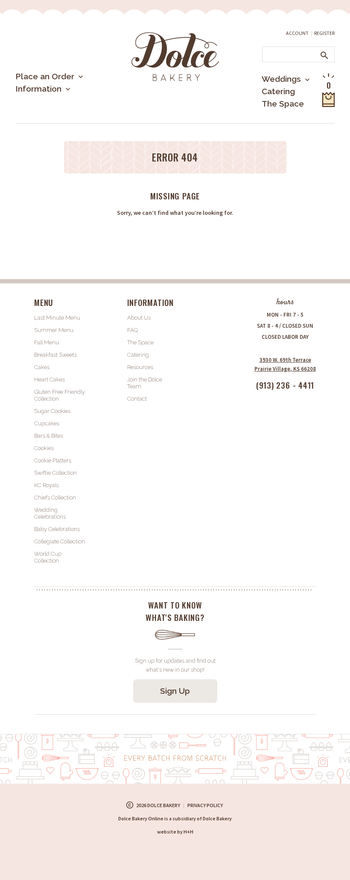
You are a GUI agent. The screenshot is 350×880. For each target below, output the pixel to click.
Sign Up (175, 690)
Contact (137, 398)
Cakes (42, 367)
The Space (283, 103)
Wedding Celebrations (50, 513)
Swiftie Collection (55, 473)
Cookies (44, 448)
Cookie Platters (52, 460)
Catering (278, 91)
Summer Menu (55, 121)
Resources (140, 367)
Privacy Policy (205, 805)
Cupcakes (46, 423)
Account (297, 33)
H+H (175, 831)
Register (324, 33)
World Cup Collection (47, 557)
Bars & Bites (48, 436)
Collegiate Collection (59, 541)
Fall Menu (46, 342)
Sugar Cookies (52, 411)
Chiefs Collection (55, 497)
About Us (47, 117)
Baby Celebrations (57, 529)
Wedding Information (274, 114)
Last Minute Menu (62, 104)
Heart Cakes (49, 379)
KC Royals (46, 485)
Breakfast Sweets (55, 355)
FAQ (132, 330)
